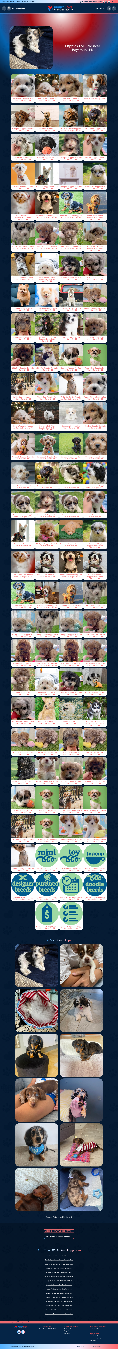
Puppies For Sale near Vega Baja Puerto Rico (59, 1314)
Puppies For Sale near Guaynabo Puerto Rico (59, 1276)
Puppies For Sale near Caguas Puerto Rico (59, 1305)
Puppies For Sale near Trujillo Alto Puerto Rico (59, 1297)
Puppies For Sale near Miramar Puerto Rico (59, 1281)
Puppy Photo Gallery (69, 1331)
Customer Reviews (69, 1329)
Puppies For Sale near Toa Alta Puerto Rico (59, 1272)
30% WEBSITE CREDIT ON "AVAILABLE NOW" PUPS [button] (18, 2)
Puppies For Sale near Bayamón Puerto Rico (59, 1256)
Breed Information (94, 1329)
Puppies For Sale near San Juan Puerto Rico (59, 1285)
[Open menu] (4, 8)
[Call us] (109, 8)
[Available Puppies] (9, 8)
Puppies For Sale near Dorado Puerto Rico (59, 1293)
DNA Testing (93, 1340)
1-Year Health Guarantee (96, 1336)
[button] (103, 2)
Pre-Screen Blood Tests (96, 1338)
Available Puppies (18, 8)
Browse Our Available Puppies (58, 1237)
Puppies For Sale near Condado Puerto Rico (59, 1289)
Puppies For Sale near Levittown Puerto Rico (59, 1264)
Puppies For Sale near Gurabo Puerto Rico (59, 1310)
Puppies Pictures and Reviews (58, 1217)
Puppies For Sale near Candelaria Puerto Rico (59, 1260)
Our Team (67, 1333)
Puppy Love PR (14, 1322)
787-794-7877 (101, 8)
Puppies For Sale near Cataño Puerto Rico (59, 1268)
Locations (24, 1322)
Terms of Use (80, 1346)
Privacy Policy (97, 1346)
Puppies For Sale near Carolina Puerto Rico (59, 1301)
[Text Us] (114, 8)
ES (115, 1)
